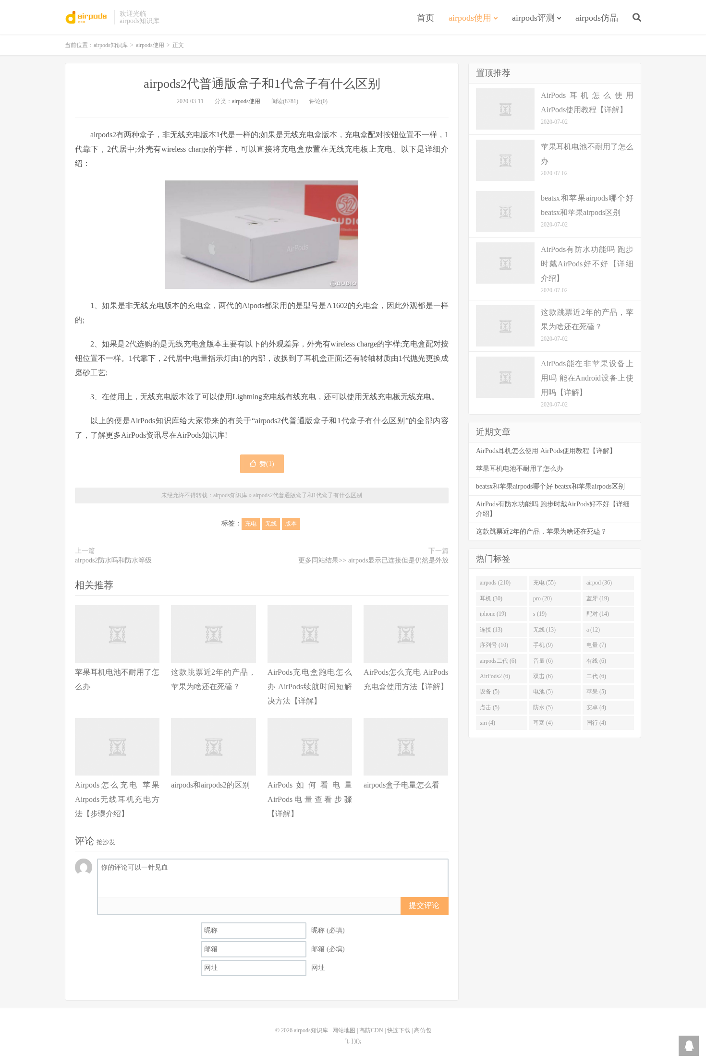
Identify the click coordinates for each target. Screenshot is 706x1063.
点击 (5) (489, 707)
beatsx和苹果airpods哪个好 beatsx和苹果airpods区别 (550, 486)
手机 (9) (543, 645)
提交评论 (424, 905)
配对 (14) (597, 613)
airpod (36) (599, 582)
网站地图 (343, 1030)
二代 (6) (596, 676)
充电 (250, 523)
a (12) (593, 629)
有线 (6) (596, 660)
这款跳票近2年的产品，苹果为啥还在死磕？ (541, 531)
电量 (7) (596, 645)
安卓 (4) (596, 707)
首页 (425, 18)
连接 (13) (491, 629)
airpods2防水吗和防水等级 (113, 560)
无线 (271, 523)
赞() (266, 463)
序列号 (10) (494, 645)
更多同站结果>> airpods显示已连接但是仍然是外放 (373, 560)
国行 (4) (596, 722)
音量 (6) (543, 660)
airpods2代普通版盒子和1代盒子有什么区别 (262, 84)
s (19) (540, 613)
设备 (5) (489, 691)
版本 (291, 523)
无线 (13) (544, 629)
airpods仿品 (596, 18)
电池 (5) (543, 691)
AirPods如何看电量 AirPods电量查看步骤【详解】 (310, 799)
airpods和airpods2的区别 (210, 785)
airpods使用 (470, 18)
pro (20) (542, 598)
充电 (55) (544, 582)
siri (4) (487, 722)
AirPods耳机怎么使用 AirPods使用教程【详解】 (546, 450)
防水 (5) (543, 707)
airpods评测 (533, 18)
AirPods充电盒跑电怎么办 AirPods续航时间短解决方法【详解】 (310, 686)
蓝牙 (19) (597, 598)
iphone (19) (493, 613)
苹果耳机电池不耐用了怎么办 (519, 468)
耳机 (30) (491, 598)
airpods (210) (495, 582)
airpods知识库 (87, 17)
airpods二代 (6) (498, 660)
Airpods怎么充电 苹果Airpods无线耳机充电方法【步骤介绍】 (117, 799)
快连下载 (398, 1030)
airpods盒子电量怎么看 (401, 785)
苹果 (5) (596, 691)
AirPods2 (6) (495, 676)
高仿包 (422, 1030)
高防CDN (371, 1030)
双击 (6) (543, 676)
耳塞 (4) (543, 722)
